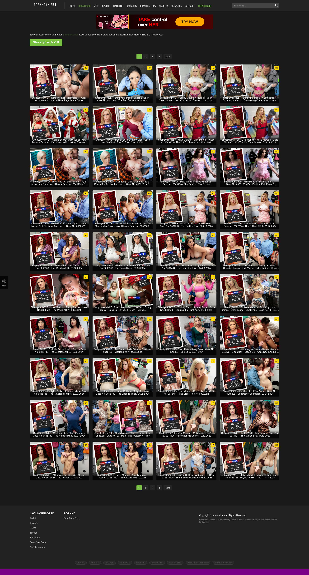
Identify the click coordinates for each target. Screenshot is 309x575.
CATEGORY (190, 5)
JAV (154, 5)
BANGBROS (132, 5)
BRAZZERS (145, 5)
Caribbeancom (37, 547)
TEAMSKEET (118, 5)
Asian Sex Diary (38, 542)
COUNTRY (163, 5)
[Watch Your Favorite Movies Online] (45, 5)
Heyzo (33, 527)
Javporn (34, 523)
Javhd (33, 518)
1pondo (33, 532)
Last (167, 56)
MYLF (96, 5)
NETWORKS (176, 5)
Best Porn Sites (72, 518)
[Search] (276, 5)
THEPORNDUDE (204, 5)
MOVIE (72, 5)
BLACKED (106, 5)
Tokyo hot (35, 537)
